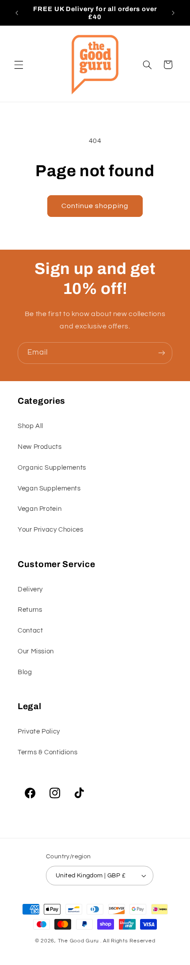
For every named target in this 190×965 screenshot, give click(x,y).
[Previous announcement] (17, 13)
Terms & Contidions (47, 752)
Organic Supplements (52, 467)
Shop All (30, 426)
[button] (18, 64)
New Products (40, 447)
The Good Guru (78, 940)
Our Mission (36, 651)
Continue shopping (95, 205)
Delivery (30, 589)
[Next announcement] (173, 13)
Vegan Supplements (49, 488)
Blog (25, 672)
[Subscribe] (162, 353)
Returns (30, 609)
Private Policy (39, 731)
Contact (30, 630)
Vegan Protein (39, 509)
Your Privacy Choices (51, 529)
